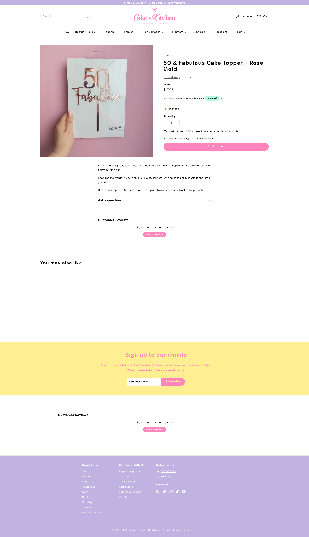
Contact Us (89, 486)
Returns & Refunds (130, 492)
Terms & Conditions (149, 530)
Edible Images (152, 31)
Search (86, 471)
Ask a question (109, 200)
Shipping (184, 138)
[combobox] (66, 16)
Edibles (129, 31)
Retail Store (126, 486)
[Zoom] (96, 101)
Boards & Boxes (85, 31)
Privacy (166, 530)
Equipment (177, 31)
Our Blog (87, 502)
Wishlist (87, 476)
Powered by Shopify (183, 530)
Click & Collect (128, 481)
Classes (86, 507)
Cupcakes (199, 31)
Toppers (109, 31)
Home (167, 55)
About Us (87, 481)
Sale (240, 31)
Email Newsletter (92, 512)
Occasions (221, 31)
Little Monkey (172, 77)
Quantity (170, 116)
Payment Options (129, 471)
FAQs (85, 492)
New (66, 31)
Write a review (155, 234)
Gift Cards (88, 497)
